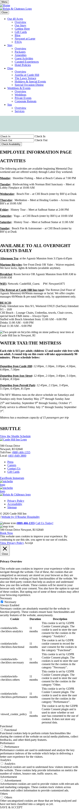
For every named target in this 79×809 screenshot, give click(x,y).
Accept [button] (29, 542)
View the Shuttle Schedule (15, 436)
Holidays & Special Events (30, 81)
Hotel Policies (23, 65)
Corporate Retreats (25, 101)
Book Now (6, 533)
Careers (11, 465)
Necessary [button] (6, 598)
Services (19, 111)
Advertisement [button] (8, 776)
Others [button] (4, 793)
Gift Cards (21, 32)
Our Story (20, 25)
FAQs (18, 41)
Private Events (23, 98)
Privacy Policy (15, 500)
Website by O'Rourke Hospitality (20, 516)
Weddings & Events (18, 88)
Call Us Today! (44, 523)
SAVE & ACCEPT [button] (11, 807)
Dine (10, 68)
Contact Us (13, 468)
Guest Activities (24, 58)
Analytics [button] (5, 760)
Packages (20, 51)
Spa (9, 104)
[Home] (5, 5)
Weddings (20, 94)
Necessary (10, 601)
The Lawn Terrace (25, 78)
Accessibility (14, 504)
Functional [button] (6, 726)
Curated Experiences (27, 61)
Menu (4, 2)
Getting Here (22, 28)
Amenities (20, 55)
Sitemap (12, 507)
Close (4, 12)
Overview (20, 22)
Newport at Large (25, 38)
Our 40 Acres (15, 18)
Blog (17, 35)
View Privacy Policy (12, 542)
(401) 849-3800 (17, 455)
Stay (9, 45)
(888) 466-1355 (21, 452)
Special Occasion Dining (29, 84)
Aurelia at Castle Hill (27, 74)
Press (10, 461)
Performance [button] (7, 743)
